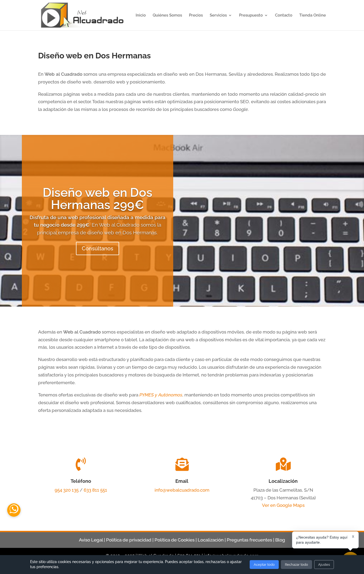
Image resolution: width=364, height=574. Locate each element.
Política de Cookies (175, 540)
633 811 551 (95, 490)
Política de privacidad (128, 540)
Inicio (141, 15)
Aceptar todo (264, 565)
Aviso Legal (91, 540)
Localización (211, 540)
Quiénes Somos (167, 15)
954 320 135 (67, 490)
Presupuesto (251, 15)
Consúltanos (97, 248)
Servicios (218, 15)
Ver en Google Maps (283, 505)
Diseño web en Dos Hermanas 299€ (97, 198)
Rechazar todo (296, 565)
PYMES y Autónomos (160, 395)
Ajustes (324, 565)
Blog (280, 540)
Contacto (283, 15)
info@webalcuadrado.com (182, 490)
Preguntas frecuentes (249, 540)
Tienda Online (312, 15)
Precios (196, 15)
